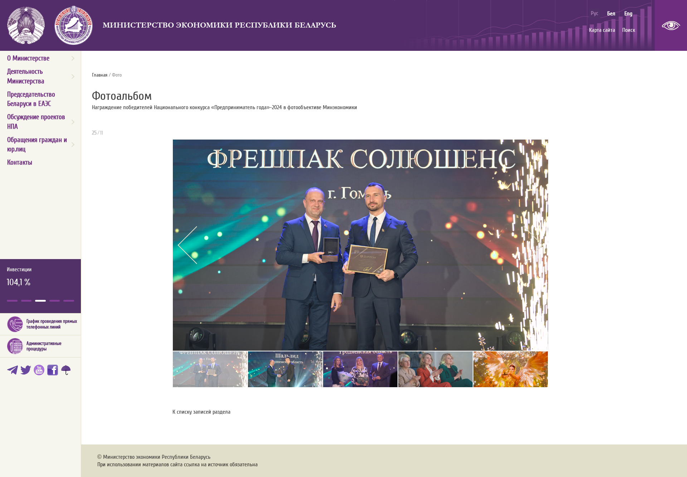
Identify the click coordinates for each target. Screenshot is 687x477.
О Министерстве (28, 58)
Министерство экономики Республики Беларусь (219, 25)
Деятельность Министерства (25, 76)
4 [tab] (54, 301)
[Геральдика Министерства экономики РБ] (73, 25)
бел (611, 13)
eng (628, 13)
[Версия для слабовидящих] (671, 25)
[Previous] (196, 245)
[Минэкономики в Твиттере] (27, 372)
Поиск (628, 30)
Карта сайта (602, 30)
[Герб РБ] (26, 25)
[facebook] (53, 372)
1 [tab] (12, 301)
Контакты (19, 162)
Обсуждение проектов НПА (36, 121)
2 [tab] (26, 301)
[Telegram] (13, 372)
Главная (99, 75)
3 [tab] (40, 301)
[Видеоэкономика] (40, 372)
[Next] (524, 245)
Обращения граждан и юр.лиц (37, 144)
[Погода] (67, 372)
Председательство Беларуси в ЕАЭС (31, 99)
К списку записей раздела (201, 412)
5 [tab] (68, 301)
